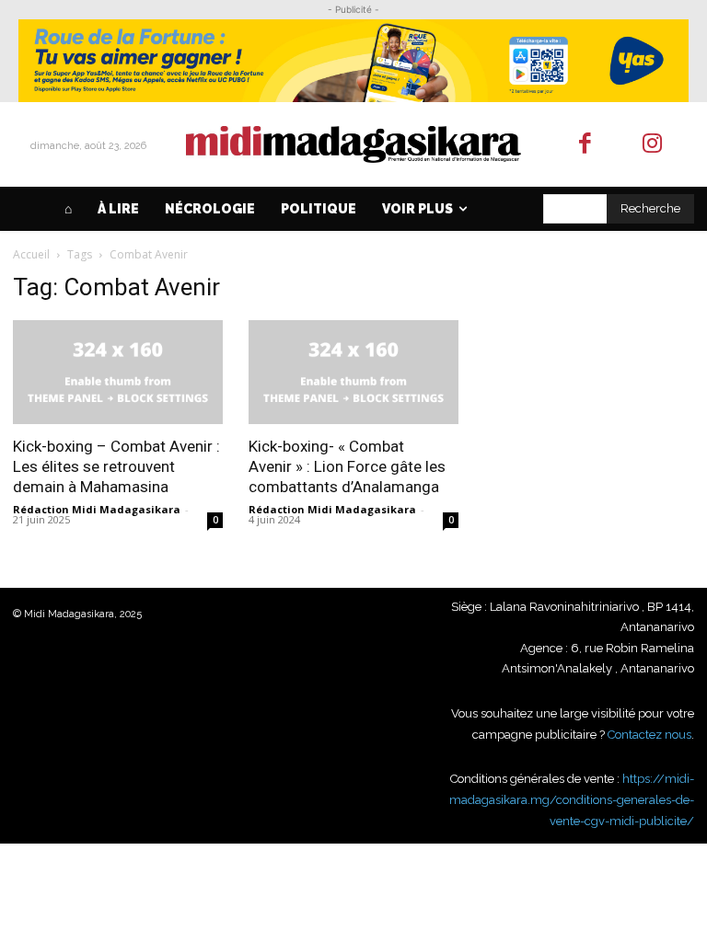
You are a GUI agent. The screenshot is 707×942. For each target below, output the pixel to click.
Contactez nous (649, 734)
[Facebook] (586, 145)
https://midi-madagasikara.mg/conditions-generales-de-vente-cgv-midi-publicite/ (571, 799)
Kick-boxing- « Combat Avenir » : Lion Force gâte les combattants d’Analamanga (347, 466)
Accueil (31, 254)
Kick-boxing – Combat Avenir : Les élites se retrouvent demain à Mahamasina (116, 466)
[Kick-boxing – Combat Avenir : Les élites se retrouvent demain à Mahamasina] (118, 372)
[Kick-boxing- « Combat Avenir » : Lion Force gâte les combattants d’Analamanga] (353, 372)
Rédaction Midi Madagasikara (96, 509)
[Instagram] (652, 145)
